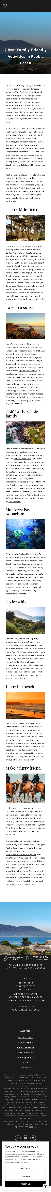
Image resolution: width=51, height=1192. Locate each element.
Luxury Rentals (25, 1052)
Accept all (25, 1184)
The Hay (14, 485)
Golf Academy (14, 501)
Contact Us (25, 1067)
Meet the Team (25, 1047)
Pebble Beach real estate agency (21, 854)
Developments (25, 1057)
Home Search (25, 1042)
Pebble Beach (38, 85)
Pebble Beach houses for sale (19, 848)
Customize (25, 1176)
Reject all (25, 1169)
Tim (30, 871)
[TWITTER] (33, 1138)
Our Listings (25, 1037)
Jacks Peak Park (13, 652)
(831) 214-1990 (25, 983)
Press (25, 1062)
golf (38, 105)
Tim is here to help (26, 884)
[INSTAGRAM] (25, 1138)
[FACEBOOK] (18, 1138)
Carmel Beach (36, 743)
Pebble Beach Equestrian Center (20, 808)
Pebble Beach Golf (22, 459)
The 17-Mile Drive (13, 246)
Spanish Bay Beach (28, 371)
